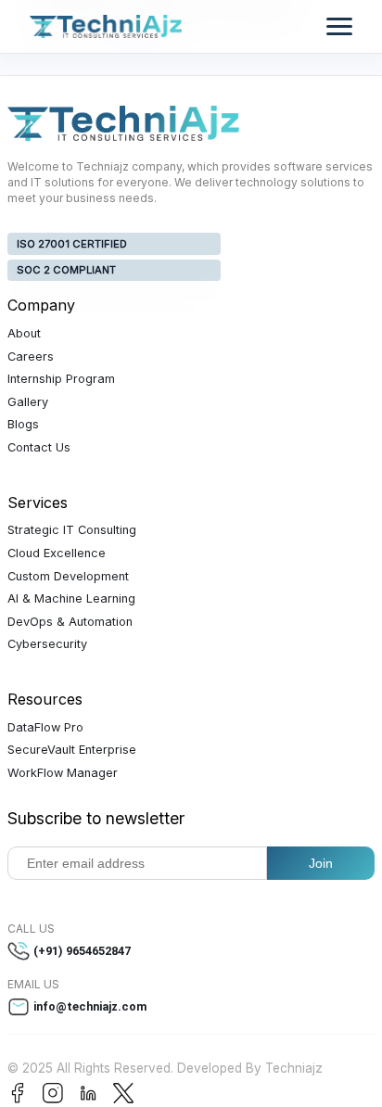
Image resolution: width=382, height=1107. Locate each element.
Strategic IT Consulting (71, 530)
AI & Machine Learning (71, 598)
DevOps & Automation (70, 622)
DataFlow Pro (45, 727)
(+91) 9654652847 (82, 951)
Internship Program (61, 379)
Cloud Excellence (56, 553)
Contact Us (38, 447)
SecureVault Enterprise (71, 750)
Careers (30, 356)
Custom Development (68, 576)
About (24, 333)
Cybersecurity (47, 644)
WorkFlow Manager (62, 773)
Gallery (27, 402)
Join (321, 863)
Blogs (23, 424)
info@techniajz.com (90, 1006)
